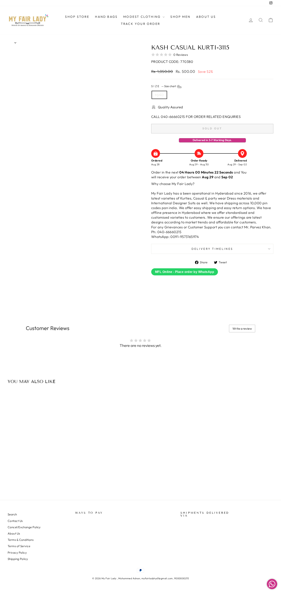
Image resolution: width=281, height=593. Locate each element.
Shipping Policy (18, 559)
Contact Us (15, 521)
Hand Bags (106, 17)
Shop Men (180, 17)
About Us (206, 17)
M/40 (159, 95)
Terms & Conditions (20, 540)
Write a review (242, 328)
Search (12, 514)
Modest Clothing (142, 17)
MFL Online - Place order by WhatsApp (184, 271)
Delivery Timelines (212, 249)
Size (164, 86)
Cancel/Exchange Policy (24, 527)
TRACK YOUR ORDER (140, 24)
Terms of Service (19, 546)
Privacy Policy (17, 552)
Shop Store (77, 17)
